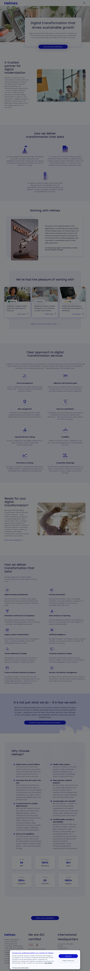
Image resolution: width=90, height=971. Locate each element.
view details (48, 963)
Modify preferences (68, 960)
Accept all (68, 956)
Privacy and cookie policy (21, 968)
